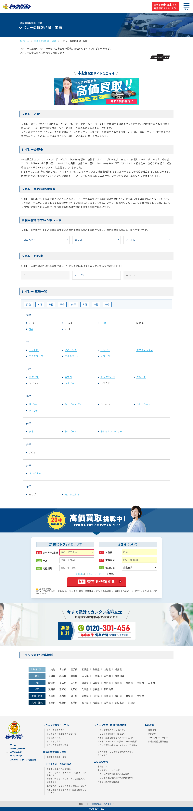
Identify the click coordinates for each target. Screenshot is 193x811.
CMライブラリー (17, 748)
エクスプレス (36, 356)
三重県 (151, 682)
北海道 (51, 669)
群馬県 (74, 676)
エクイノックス (144, 350)
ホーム (13, 744)
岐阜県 (118, 682)
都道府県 (110, 568)
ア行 (39, 304)
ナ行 (84, 304)
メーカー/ (50, 552)
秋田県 (96, 669)
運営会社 (152, 730)
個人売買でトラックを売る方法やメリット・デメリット (117, 753)
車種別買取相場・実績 (56, 756)
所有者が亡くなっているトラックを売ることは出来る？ (66, 780)
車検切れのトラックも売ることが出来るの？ (66, 785)
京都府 (62, 689)
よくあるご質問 (53, 741)
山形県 (107, 669)
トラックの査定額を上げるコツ (111, 733)
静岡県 (129, 682)
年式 (45, 560)
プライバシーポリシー (96, 574)
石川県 (74, 682)
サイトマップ (16, 755)
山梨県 (96, 682)
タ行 (73, 304)
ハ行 (96, 304)
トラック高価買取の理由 (57, 745)
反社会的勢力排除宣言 (158, 741)
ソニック (33, 410)
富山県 (62, 682)
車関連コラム (103, 766)
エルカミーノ (72, 356)
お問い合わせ (16, 752)
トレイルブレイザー (111, 431)
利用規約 (80, 574)
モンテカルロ (72, 494)
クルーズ (141, 377)
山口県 (96, 696)
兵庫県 (85, 689)
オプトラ (105, 356)
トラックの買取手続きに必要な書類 (113, 774)
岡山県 (74, 696)
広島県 (85, 696)
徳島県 (107, 696)
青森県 (62, 669)
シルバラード (143, 404)
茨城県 (51, 676)
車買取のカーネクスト (102, 804)
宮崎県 (107, 702)
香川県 (118, 696)
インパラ (79, 275)
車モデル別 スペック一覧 (108, 770)
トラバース (71, 431)
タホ (31, 431)
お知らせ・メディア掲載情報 (23, 759)
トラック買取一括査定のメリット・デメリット (117, 746)
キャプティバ (108, 377)
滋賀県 (51, 689)
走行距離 (47, 568)
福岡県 (51, 702)
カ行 (51, 304)
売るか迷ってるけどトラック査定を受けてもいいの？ (66, 791)
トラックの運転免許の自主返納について (115, 777)
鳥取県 (51, 696)
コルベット (29, 239)
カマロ (78, 239)
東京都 (107, 676)
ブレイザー (35, 473)
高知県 (140, 696)
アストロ (130, 239)
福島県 (118, 669)
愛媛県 (129, 696)
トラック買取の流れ (55, 730)
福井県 (85, 682)
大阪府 (74, 689)
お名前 (108, 552)
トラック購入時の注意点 (108, 781)
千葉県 (96, 676)
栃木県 (62, 676)
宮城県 (85, 669)
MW (31, 329)
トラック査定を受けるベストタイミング (115, 737)
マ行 (107, 304)
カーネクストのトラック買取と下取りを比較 (117, 741)
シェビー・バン (73, 404)
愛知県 (140, 682)
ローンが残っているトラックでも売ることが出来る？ (66, 774)
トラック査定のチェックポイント (112, 730)
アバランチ (71, 350)
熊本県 (85, 702)
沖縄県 (131, 702)
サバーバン (35, 404)
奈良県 (96, 689)
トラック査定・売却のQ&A (59, 768)
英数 (28, 304)
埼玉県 (85, 676)
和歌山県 (108, 689)
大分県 (96, 702)
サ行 (62, 304)
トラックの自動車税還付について (61, 733)
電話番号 (110, 560)
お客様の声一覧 (53, 737)
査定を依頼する (97, 581)
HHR (103, 322)
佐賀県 (62, 702)
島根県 (62, 696)
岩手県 (74, 669)
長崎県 (74, 702)
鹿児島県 (119, 702)
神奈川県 (119, 676)
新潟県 (51, 682)
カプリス (33, 377)
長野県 (107, 682)
